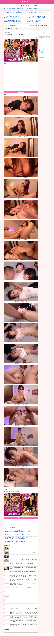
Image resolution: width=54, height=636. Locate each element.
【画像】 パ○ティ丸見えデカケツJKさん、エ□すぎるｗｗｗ (13, 528)
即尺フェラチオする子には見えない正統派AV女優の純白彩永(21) (12, 20)
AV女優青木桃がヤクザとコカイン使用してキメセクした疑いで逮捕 (12, 21)
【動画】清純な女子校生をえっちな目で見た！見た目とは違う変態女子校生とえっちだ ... (17, 538)
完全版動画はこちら (21, 92)
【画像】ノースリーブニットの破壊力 (32, 13)
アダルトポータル (41, 49)
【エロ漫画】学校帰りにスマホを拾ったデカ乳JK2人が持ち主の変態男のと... (36, 17)
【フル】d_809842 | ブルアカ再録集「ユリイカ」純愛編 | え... (12, 11)
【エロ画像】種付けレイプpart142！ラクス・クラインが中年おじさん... (36, 12)
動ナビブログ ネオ (42, 51)
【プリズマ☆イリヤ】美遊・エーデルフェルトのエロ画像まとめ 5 (12, 24)
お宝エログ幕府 (41, 50)
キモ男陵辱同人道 (41, 52)
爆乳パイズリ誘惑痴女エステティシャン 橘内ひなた (11, 491)
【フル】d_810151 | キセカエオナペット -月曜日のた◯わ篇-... (12, 13)
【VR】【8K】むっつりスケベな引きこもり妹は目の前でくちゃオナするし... (36, 16)
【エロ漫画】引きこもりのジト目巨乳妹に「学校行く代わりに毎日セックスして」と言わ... (17, 531)
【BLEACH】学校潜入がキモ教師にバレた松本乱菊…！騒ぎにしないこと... (36, 24)
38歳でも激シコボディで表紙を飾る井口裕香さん (10, 25)
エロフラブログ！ (41, 57)
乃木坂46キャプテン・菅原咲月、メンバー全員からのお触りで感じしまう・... (14, 17)
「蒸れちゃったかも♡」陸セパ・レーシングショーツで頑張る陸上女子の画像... (37, 25)
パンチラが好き (41, 53)
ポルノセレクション (42, 44)
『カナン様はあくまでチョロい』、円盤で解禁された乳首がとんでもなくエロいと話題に (17, 534)
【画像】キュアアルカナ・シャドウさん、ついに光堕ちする (34, 20)
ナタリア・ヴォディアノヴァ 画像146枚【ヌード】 (33, 8)
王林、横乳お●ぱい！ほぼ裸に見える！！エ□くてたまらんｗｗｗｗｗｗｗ (15, 530)
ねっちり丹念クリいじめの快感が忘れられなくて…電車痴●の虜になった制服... (14, 8)
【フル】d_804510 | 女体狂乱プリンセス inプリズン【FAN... (11, 16)
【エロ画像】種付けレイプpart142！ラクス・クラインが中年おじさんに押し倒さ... (16, 537)
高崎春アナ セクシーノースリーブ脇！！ (32, 11)
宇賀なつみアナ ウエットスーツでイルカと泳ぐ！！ (34, 21)
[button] (49, 32)
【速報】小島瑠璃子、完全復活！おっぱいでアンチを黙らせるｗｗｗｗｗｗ (13, 12)
